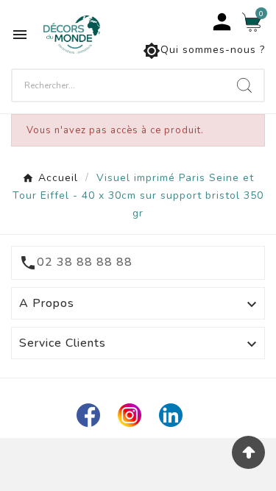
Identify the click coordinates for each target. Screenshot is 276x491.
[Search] (244, 85)
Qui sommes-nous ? (204, 51)
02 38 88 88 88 (84, 262)
